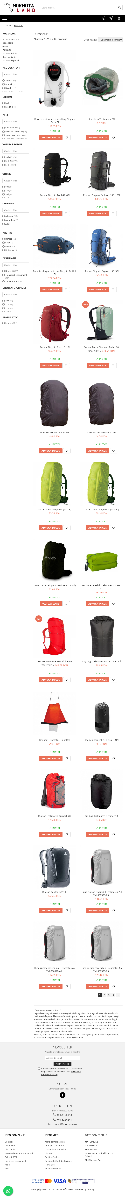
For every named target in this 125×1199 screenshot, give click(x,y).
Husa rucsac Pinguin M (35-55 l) (101, 509)
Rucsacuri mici (9, 56)
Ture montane (12, 281)
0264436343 (64, 1114)
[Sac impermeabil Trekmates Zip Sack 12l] (101, 560)
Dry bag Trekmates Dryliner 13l (101, 816)
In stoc (8, 323)
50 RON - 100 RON (14, 131)
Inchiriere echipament (15, 1160)
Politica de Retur (53, 1168)
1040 (7, 300)
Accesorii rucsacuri (11, 39)
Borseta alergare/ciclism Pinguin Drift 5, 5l (54, 273)
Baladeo (9, 88)
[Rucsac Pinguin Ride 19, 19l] (54, 322)
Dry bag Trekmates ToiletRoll (54, 740)
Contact (9, 1141)
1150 (7, 308)
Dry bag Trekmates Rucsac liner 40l (101, 661)
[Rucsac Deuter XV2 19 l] (54, 867)
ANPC (7, 1164)
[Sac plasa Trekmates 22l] (101, 83)
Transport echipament (16, 274)
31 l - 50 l (9, 160)
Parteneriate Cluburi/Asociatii (19, 1153)
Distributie (10, 1149)
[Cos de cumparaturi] (119, 18)
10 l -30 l (9, 157)
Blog (7, 1168)
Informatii (52, 1135)
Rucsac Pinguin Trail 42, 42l (55, 195)
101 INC (9, 80)
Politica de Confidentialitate (58, 1160)
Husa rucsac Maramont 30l (101, 432)
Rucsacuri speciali (10, 60)
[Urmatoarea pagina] (118, 995)
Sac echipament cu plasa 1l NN (102, 740)
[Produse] (5, 19)
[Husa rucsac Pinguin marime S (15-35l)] (54, 560)
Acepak (8, 84)
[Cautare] (120, 7)
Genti (5, 46)
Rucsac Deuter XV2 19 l (54, 892)
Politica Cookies (52, 1157)
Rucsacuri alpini (9, 53)
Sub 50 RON (11, 127)
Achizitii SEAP (11, 1157)
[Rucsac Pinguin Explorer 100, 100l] (101, 170)
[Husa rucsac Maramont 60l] (54, 402)
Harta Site (50, 1164)
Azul (7, 223)
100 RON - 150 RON (14, 135)
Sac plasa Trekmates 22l (102, 119)
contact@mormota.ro (64, 1124)
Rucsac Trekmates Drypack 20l (54, 816)
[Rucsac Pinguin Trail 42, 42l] (54, 170)
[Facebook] (62, 1095)
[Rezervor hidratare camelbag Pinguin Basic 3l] (54, 83)
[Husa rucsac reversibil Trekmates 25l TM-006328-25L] (101, 867)
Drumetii (9, 271)
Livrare (48, 1153)
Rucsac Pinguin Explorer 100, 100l (101, 195)
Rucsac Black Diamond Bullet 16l (101, 347)
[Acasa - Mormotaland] (18, 7)
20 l (7, 194)
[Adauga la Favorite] (66, 137)
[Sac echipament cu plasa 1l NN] (101, 714)
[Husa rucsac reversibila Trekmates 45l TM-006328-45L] (54, 943)
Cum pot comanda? (54, 1145)
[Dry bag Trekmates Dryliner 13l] (101, 791)
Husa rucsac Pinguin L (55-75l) (54, 509)
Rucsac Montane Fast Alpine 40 (55, 661)
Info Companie (15, 1135)
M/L (7, 103)
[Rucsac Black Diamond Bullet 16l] (101, 322)
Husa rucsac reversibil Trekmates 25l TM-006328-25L (102, 893)
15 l (7, 190)
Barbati (8, 238)
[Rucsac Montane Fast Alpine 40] (54, 636)
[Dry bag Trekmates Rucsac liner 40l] (101, 636)
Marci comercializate (55, 1141)
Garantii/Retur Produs (55, 1149)
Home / (9, 25)
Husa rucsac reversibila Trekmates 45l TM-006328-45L (55, 969)
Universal (9, 250)
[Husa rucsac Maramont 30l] (101, 402)
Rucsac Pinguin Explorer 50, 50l (101, 271)
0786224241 (64, 1119)
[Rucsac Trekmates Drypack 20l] (54, 791)
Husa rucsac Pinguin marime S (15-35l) (55, 585)
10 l (7, 186)
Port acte (6, 49)
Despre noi (10, 1145)
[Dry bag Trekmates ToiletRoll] (54, 713)
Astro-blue (10, 220)
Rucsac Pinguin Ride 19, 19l (55, 347)
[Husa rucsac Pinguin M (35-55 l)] (101, 484)
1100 (7, 304)
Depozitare (7, 42)
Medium (9, 106)
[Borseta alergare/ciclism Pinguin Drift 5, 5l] (54, 246)
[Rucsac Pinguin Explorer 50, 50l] (101, 246)
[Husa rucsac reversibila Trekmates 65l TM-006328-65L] (101, 943)
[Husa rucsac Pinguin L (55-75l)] (54, 484)
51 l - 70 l (9, 164)
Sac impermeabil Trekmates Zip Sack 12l (102, 587)
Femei (8, 246)
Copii (7, 242)
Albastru (9, 216)
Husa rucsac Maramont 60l (54, 432)
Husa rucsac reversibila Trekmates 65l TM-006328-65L (101, 969)
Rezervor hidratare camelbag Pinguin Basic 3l (54, 121)
